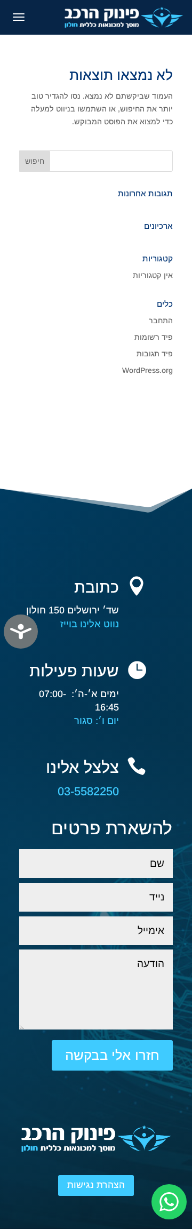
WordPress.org (147, 370)
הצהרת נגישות (96, 1185)
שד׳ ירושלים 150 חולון (72, 610)
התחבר (161, 320)
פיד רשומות (153, 337)
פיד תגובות (155, 353)
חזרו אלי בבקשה (112, 1055)
